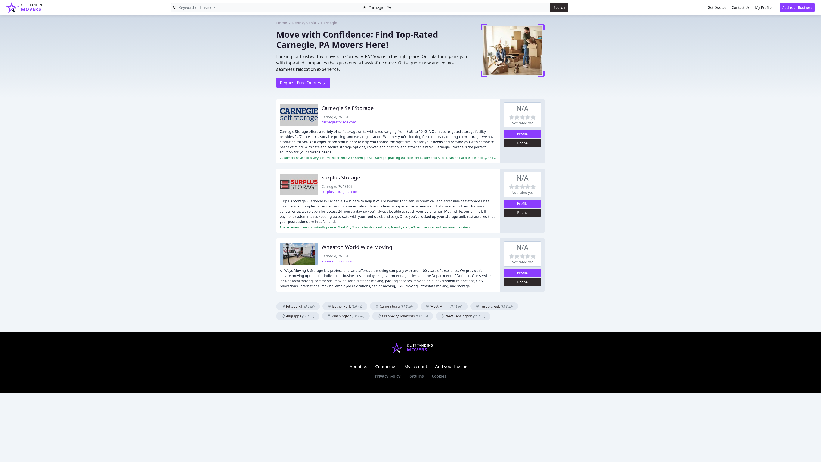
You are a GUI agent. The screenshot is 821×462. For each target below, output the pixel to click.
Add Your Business (797, 7)
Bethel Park (346, 306)
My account (415, 366)
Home (281, 22)
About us (358, 366)
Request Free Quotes (301, 83)
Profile (522, 134)
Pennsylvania (304, 22)
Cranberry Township (404, 316)
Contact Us (741, 7)
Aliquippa (299, 316)
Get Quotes (717, 7)
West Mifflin (446, 306)
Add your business (453, 366)
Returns (416, 376)
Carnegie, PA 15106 (337, 117)
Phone (522, 143)
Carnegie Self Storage (348, 107)
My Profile (763, 7)
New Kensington (465, 316)
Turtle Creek (496, 306)
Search (559, 7)
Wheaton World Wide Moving (357, 246)
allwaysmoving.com (337, 261)
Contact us (385, 366)
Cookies (439, 376)
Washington (347, 316)
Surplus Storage (341, 177)
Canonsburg (396, 306)
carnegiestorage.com (339, 122)
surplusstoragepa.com (340, 191)
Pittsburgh (300, 306)
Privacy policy (387, 376)
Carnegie (329, 22)
